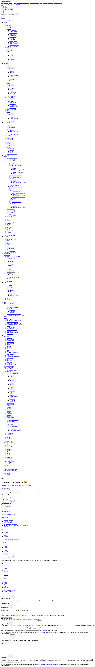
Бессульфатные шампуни (18, 197)
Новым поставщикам (9, 537)
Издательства (7, 551)
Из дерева (12, 91)
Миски (11, 55)
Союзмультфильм (14, 102)
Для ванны (12, 199)
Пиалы (11, 56)
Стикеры (9, 273)
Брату (11, 392)
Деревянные (13, 108)
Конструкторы (10, 308)
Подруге (12, 387)
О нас (18, 3)
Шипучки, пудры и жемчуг (19, 207)
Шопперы (12, 130)
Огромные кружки (14, 45)
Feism (11, 294)
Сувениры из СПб (8, 441)
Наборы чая (12, 251)
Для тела (12, 174)
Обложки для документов (13, 260)
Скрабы (14, 180)
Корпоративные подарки (36, 3)
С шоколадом (13, 422)
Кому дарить (7, 511)
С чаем (11, 397)
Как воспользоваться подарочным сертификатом (16, 525)
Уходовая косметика (12, 161)
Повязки (12, 152)
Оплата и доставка (47, 3)
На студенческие (14, 264)
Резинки (12, 148)
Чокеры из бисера (14, 118)
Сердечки (12, 71)
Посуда (5, 22)
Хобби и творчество (9, 302)
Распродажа (7, 473)
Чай (7, 249)
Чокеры (8, 115)
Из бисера (12, 88)
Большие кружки (14, 43)
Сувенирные (13, 30)
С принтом (12, 39)
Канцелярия (7, 253)
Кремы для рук (16, 181)
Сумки (8, 128)
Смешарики (13, 104)
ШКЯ (11, 291)
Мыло (14, 184)
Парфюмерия (10, 212)
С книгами (12, 399)
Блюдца (11, 52)
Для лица (12, 163)
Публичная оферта (8, 522)
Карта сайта (7, 526)
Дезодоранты (15, 185)
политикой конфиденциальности (28, 619)
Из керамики (13, 92)
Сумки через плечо (14, 131)
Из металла (12, 93)
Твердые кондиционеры (18, 193)
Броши (8, 87)
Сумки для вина (14, 134)
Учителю (12, 380)
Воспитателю (13, 381)
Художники (7, 552)
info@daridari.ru (13, 501)
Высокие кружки (14, 46)
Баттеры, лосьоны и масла (19, 182)
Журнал (14, 3)
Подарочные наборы (9, 366)
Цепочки (12, 79)
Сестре (11, 393)
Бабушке (12, 389)
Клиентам (12, 384)
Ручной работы (13, 31)
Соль (13, 204)
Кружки (9, 29)
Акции (10, 3)
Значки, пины (10, 101)
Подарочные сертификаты (10, 469)
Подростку (12, 395)
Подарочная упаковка (9, 459)
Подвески (12, 72)
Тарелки (9, 51)
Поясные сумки (13, 132)
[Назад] (2, 11)
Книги (5, 316)
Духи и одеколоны (14, 214)
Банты (11, 151)
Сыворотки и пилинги (18, 169)
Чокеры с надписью (15, 119)
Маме (11, 388)
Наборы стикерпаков (15, 277)
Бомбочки (15, 206)
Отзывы (22, 3)
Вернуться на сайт (5, 643)
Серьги (8, 69)
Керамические (13, 33)
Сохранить (9, 618)
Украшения (6, 63)
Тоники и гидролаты (17, 172)
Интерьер (6, 218)
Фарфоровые (13, 34)
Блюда (11, 58)
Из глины (12, 89)
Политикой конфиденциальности (50, 632)
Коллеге (12, 383)
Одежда (5, 282)
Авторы (6, 554)
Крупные (12, 77)
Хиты (2, 3)
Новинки (6, 3)
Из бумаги (12, 310)
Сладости (6, 236)
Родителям (12, 391)
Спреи (14, 198)
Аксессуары (7, 122)
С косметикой (13, 400)
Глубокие (12, 54)
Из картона (12, 311)
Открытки (6, 335)
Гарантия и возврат (57, 3)
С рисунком (13, 38)
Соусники (12, 59)
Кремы (14, 168)
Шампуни (15, 194)
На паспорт (12, 261)
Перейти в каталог (5, 488)
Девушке (12, 379)
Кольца (11, 76)
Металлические (13, 35)
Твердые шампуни (17, 191)
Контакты (26, 3)
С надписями (13, 37)
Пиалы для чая (13, 42)
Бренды (5, 467)
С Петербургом (13, 297)
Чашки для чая (13, 41)
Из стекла (12, 95)
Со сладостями (10, 421)
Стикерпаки (13, 275)
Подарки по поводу (9, 513)
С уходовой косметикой (16, 429)
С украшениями (14, 396)
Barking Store (13, 293)
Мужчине (12, 376)
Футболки (9, 289)
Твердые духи (13, 215)
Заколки (12, 150)
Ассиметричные (14, 75)
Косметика (6, 155)
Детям (11, 377)
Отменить (3, 618)
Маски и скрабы (16, 170)
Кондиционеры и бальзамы (19, 195)
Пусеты (11, 73)
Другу (11, 385)
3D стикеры (13, 274)
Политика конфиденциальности (12, 539)
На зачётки (12, 262)
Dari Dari (12, 290)
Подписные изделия (15, 295)
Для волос (9, 147)
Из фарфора (12, 96)
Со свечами (12, 401)
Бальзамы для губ (16, 173)
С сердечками (13, 117)
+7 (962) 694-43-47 (17, 4)
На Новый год (10, 375)
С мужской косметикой (15, 430)
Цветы (5, 439)
